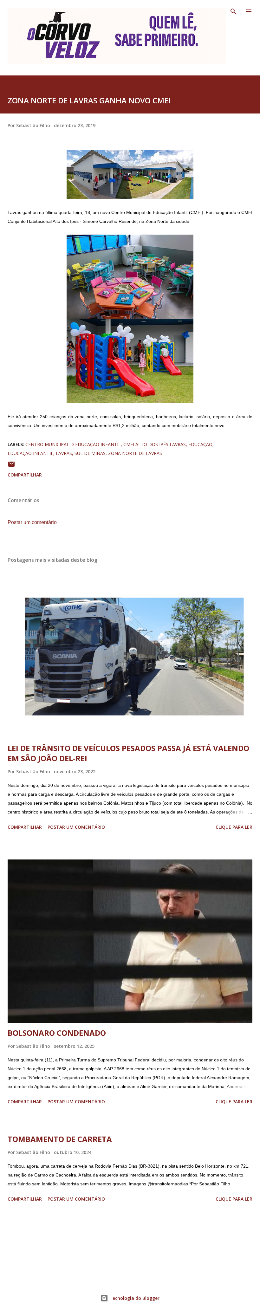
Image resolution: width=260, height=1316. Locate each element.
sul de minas (90, 453)
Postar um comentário (32, 522)
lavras (64, 453)
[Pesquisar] (233, 11)
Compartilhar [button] (25, 475)
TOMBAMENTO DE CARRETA (60, 1139)
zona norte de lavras (135, 453)
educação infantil (30, 453)
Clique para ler (234, 827)
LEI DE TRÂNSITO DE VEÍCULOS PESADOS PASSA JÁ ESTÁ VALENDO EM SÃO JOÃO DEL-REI (128, 753)
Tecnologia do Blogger (133, 1298)
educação (200, 444)
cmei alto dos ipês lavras (154, 444)
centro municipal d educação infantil (73, 444)
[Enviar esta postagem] (11, 466)
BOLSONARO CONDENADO (57, 1033)
